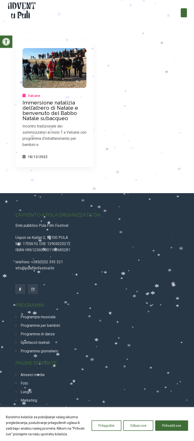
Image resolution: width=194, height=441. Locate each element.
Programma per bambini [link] (40, 325)
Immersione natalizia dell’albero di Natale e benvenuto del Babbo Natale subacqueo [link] (50, 110)
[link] (6, 42)
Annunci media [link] (32, 375)
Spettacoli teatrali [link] (35, 342)
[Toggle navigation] (184, 12)
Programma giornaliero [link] (39, 351)
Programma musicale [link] (38, 317)
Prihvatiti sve (171, 425)
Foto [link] (24, 383)
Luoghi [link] (26, 392)
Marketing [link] (29, 400)
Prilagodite (106, 425)
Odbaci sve (138, 425)
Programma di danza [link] (38, 334)
